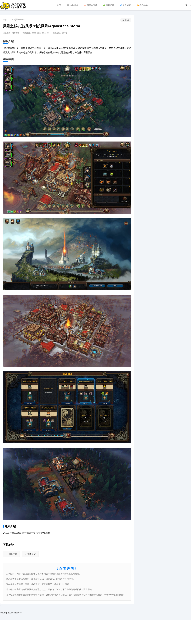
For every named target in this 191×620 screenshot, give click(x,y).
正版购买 (31, 553)
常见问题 (127, 5)
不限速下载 (92, 5)
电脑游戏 (74, 5)
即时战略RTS (18, 19)
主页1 (5, 19)
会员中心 (144, 5)
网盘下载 (13, 553)
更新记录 (110, 5)
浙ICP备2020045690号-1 (12, 612)
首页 (59, 5)
